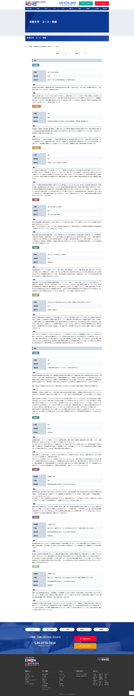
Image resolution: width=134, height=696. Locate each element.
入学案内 (79, 8)
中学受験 (27, 674)
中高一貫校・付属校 (29, 676)
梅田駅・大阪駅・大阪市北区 (101, 678)
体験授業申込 (85, 639)
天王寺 (94, 674)
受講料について (84, 629)
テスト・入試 (62, 676)
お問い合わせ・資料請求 (81, 674)
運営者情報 (105, 8)
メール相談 (86, 3)
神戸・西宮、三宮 (95, 684)
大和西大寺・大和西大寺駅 (107, 683)
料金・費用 (61, 685)
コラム (63, 8)
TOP (26, 46)
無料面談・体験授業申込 (81, 676)
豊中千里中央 (95, 678)
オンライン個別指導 (29, 684)
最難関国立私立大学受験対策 (40, 46)
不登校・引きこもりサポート (31, 680)
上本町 (94, 675)
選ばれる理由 (29, 8)
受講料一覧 (71, 8)
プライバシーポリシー (47, 687)
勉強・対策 (61, 678)
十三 (106, 679)
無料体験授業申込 (102, 3)
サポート (33, 629)
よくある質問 (96, 8)
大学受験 (30, 46)
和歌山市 (95, 680)
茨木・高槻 (101, 685)
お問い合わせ (85, 646)
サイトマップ (45, 689)
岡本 (106, 680)
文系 (57, 53)
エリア (54, 8)
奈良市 (94, 682)
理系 (77, 53)
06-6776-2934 (46, 643)
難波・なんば (101, 682)
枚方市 (106, 674)
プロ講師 (37, 8)
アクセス (46, 8)
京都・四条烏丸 (101, 674)
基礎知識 (61, 680)
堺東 (106, 675)
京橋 (106, 677)
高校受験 (27, 678)
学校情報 (61, 684)
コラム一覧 (61, 674)
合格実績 (88, 8)
